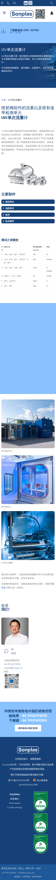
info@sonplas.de (26, 872)
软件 (7, 214)
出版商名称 (26, 876)
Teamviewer (15, 803)
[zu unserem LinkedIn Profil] (26, 4)
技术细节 (9, 221)
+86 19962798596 (34, 715)
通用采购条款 (37, 876)
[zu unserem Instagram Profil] (30, 4)
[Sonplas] (22, 14)
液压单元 (9, 201)
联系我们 (14, 798)
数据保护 (17, 876)
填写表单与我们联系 (28, 728)
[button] (5, 875)
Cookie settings (14, 807)
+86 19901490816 (34, 720)
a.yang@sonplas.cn (13, 667)
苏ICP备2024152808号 (18, 780)
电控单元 (9, 208)
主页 (3, 99)
